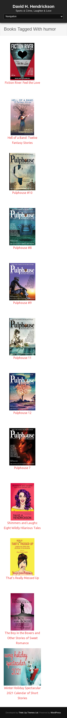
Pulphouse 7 (22, 468)
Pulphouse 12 (22, 412)
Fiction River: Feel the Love (22, 82)
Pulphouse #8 (22, 247)
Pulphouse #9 (22, 302)
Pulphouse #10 (22, 192)
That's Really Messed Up (22, 578)
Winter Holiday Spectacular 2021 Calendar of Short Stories (22, 693)
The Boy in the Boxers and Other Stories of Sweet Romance (22, 638)
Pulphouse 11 (22, 357)
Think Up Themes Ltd (28, 712)
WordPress (56, 712)
